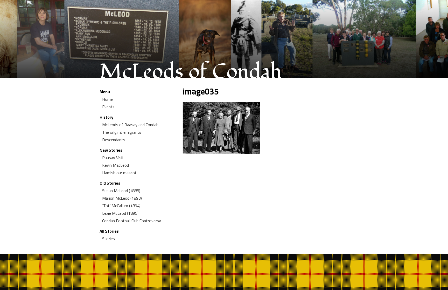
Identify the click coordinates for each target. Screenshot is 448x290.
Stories (108, 238)
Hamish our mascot (119, 173)
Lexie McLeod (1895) (120, 213)
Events (108, 107)
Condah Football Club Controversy (131, 221)
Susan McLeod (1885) (121, 190)
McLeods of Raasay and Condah (130, 125)
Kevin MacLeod (115, 165)
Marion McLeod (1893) (122, 198)
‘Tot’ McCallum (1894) (121, 206)
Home (107, 99)
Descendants (113, 140)
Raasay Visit (113, 157)
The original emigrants (121, 132)
